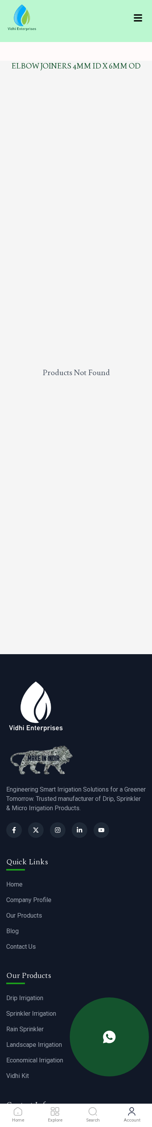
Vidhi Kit (17, 1076)
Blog (12, 931)
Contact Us (21, 946)
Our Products (24, 915)
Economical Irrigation (34, 1060)
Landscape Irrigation (34, 1044)
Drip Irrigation (24, 998)
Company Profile (28, 900)
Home (14, 884)
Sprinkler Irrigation (31, 1013)
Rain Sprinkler (25, 1029)
